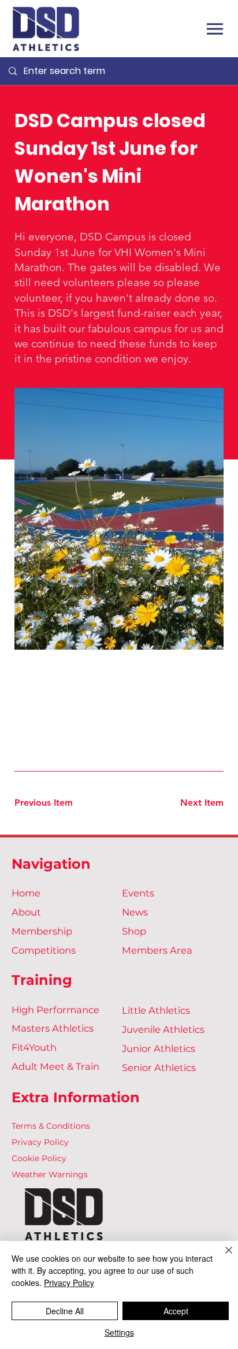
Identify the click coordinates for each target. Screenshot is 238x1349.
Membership (42, 931)
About (26, 912)
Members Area (157, 950)
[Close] (222, 1257)
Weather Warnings (50, 1174)
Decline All (65, 1311)
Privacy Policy (40, 1142)
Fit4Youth (34, 1047)
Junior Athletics (158, 1048)
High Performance (55, 1010)
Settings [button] (119, 1332)
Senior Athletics (159, 1067)
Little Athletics (156, 1010)
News (135, 912)
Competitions (44, 950)
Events (138, 893)
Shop (134, 931)
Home (26, 893)
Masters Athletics (53, 1028)
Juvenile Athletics (163, 1029)
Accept (175, 1311)
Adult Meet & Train (55, 1066)
